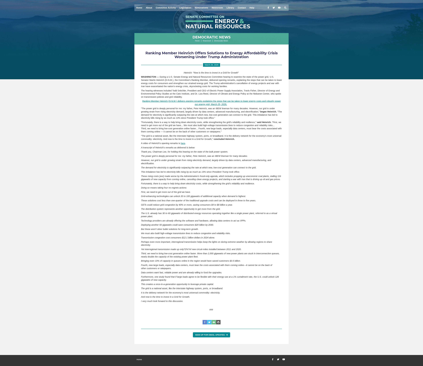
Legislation (185, 7)
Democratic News (211, 37)
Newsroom (217, 7)
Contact (242, 7)
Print (218, 322)
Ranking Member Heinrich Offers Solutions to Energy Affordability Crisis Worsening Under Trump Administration (211, 55)
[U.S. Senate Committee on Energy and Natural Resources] (211, 22)
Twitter (209, 322)
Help (252, 7)
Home (139, 7)
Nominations (201, 7)
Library (230, 7)
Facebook (205, 322)
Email (214, 322)
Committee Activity (166, 7)
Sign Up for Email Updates (210, 335)
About (149, 7)
